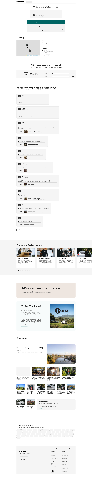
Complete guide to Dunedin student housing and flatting (20, 392)
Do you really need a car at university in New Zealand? (41, 392)
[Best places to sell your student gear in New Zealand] (61, 387)
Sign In (73, 1)
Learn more (20, 266)
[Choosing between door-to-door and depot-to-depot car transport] (38, 371)
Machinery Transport (65, 465)
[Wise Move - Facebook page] (19, 459)
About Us (53, 452)
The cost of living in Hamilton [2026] (29, 348)
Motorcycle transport (65, 455)
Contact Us (53, 461)
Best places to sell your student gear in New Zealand (61, 392)
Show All (18, 340)
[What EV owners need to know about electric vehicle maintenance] (51, 387)
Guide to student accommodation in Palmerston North (30, 407)
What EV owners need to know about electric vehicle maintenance (51, 393)
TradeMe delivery (65, 462)
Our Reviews (53, 454)
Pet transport (64, 458)
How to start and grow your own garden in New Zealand (68, 378)
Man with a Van (65, 459)
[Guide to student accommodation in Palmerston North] (31, 402)
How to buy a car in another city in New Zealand (20, 407)
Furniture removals (65, 457)
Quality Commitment (55, 458)
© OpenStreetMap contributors (36, 55)
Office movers (64, 467)
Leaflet (28, 55)
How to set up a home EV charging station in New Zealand (30, 393)
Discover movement (25, 326)
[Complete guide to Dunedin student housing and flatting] (20, 387)
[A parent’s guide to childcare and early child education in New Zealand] (53, 371)
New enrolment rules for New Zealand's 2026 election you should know (50, 404)
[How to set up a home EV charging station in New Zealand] (31, 387)
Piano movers (64, 461)
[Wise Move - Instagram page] (24, 459)
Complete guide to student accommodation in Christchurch (48, 403)
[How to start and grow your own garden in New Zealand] (69, 371)
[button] (27, 45)
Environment (47, 1)
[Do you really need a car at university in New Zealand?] (41, 387)
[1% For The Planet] (56, 471)
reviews (36, 74)
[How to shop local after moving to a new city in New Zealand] (23, 371)
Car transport (64, 454)
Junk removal (64, 471)
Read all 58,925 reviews (29, 229)
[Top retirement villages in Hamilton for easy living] (71, 387)
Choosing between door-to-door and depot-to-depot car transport (38, 378)
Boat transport (64, 464)
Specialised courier (65, 470)
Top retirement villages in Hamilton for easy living (71, 392)
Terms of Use (53, 464)
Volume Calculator (54, 459)
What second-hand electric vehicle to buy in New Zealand (48, 406)
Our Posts (53, 455)
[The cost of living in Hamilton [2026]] (60, 354)
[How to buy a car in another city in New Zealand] (20, 402)
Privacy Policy (53, 466)
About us (52, 1)
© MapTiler (30, 55)
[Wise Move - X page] (21, 459)
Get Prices (29, 1)
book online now (39, 427)
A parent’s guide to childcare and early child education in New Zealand (53, 378)
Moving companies (65, 452)
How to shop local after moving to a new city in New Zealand (23, 378)
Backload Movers (65, 468)
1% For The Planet (54, 457)
